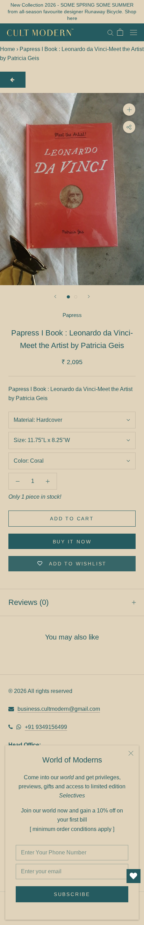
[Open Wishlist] (134, 876)
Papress (72, 315)
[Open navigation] (133, 32)
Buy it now (72, 541)
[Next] (89, 296)
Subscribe (72, 894)
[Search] (110, 32)
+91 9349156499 (46, 727)
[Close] (131, 753)
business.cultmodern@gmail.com (58, 709)
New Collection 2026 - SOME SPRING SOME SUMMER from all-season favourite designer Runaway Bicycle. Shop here (72, 11)
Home (7, 49)
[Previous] (55, 296)
